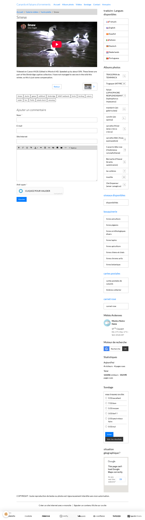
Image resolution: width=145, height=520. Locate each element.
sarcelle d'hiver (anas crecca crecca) (116, 129)
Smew (20, 96)
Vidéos (79, 4)
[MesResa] (46, 516)
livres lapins (111, 240)
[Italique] (23, 148)
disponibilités (112, 202)
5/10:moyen (113, 408)
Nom (19, 115)
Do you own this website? (112, 479)
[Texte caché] (53, 148)
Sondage (87, 4)
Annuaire (106, 4)
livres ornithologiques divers (115, 232)
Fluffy (32, 100)
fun (26, 100)
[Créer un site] (10, 516)
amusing (51, 100)
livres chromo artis (114, 258)
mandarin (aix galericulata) (115, 109)
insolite (115, 177)
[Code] (65, 148)
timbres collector (113, 290)
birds (74, 96)
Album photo (68, 4)
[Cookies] (6, 514)
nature (89, 96)
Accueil (57, 4)
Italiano (112, 40)
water (20, 100)
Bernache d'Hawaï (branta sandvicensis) (116, 162)
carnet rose (111, 306)
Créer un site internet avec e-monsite (55, 505)
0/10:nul (112, 426)
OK (125, 349)
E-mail (19, 126)
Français (112, 21)
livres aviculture (113, 219)
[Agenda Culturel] (134, 516)
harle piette (46, 12)
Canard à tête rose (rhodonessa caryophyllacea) (115, 150)
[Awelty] (63, 516)
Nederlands (113, 52)
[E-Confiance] (99, 516)
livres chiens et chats (115, 252)
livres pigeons (112, 225)
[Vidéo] (61, 148)
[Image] (57, 148)
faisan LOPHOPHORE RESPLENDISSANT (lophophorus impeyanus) (116, 95)
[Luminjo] (116, 516)
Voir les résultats (114, 439)
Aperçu (73, 148)
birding (81, 96)
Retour (57, 86)
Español (112, 34)
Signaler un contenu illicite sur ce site (90, 505)
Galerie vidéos (32, 12)
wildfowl (42, 96)
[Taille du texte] (31, 148)
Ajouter (21, 199)
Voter (109, 434)
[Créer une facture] (81, 516)
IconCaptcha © (58, 193)
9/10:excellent (114, 398)
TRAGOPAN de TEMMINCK (116, 76)
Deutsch (112, 46)
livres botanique (113, 264)
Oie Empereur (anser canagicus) (116, 184)
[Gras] (19, 148)
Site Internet (22, 136)
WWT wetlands (63, 96)
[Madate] (28, 516)
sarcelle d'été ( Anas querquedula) (115, 139)
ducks (27, 96)
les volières (115, 171)
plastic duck (41, 100)
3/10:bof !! (113, 413)
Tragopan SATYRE (115, 83)
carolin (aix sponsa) (115, 118)
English (111, 27)
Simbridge (51, 96)
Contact (96, 4)
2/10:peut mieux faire (115, 420)
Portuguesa (113, 58)
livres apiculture (113, 246)
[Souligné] (27, 148)
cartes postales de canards (114, 282)
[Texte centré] (45, 148)
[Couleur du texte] (36, 148)
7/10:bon (112, 403)
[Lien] (49, 148)
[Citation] (41, 148)
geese (34, 96)
